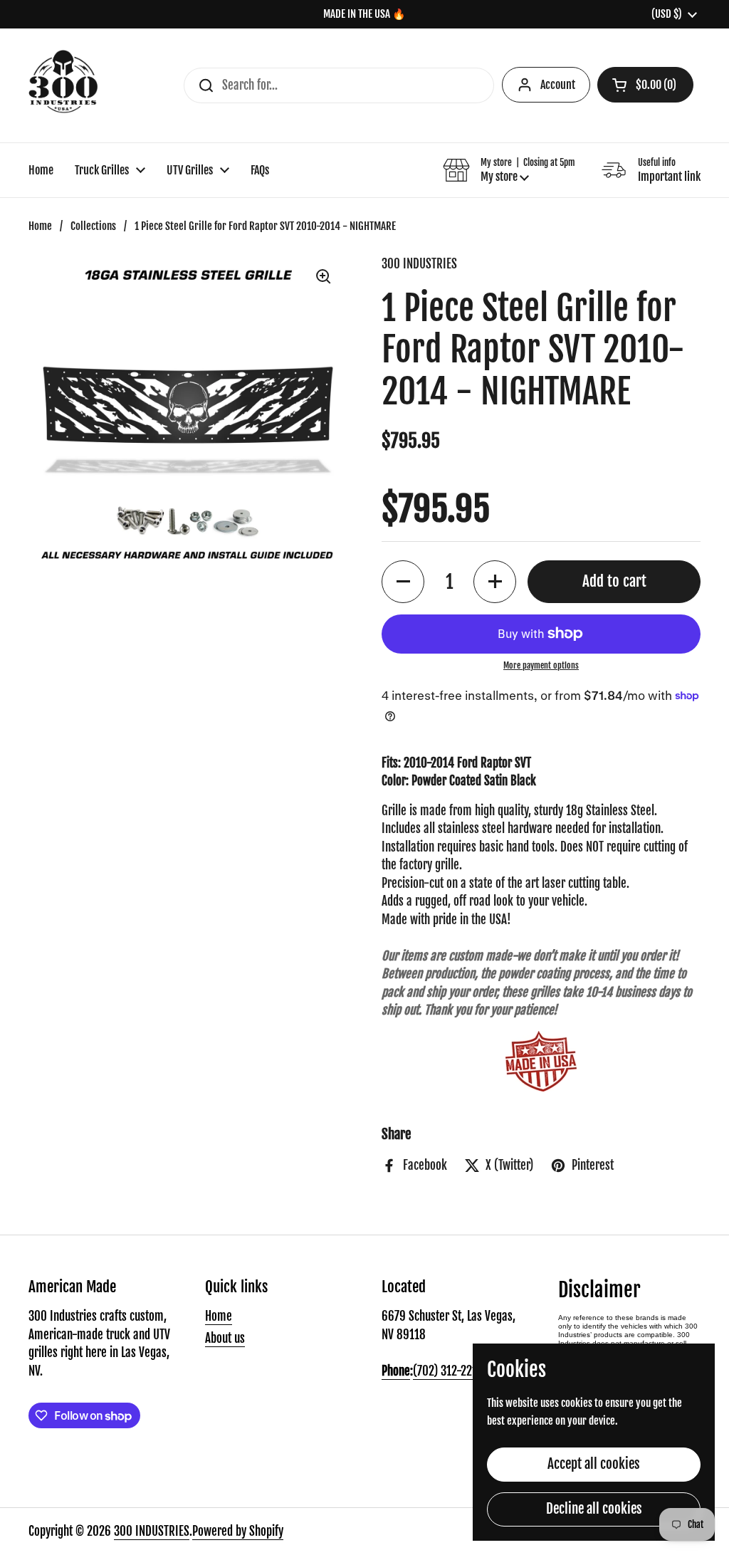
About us (225, 1338)
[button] (645, 85)
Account (557, 85)
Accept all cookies (593, 1463)
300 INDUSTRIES (151, 1531)
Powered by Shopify (237, 1531)
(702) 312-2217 (447, 1370)
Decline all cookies (594, 1508)
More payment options (541, 665)
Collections (93, 226)
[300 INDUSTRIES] (63, 85)
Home (40, 226)
